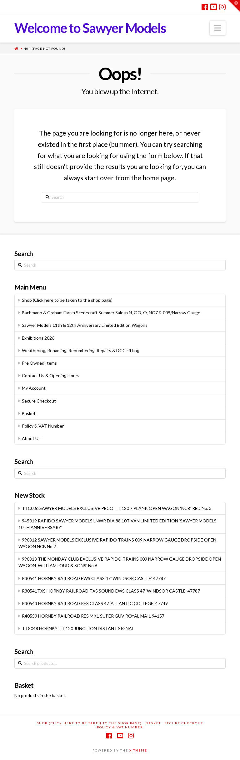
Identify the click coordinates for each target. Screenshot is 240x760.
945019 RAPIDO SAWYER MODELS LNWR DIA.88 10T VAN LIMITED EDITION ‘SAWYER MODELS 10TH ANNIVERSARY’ (117, 524)
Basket (29, 413)
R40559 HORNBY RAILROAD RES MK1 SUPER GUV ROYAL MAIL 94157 (93, 616)
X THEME (138, 750)
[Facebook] (205, 7)
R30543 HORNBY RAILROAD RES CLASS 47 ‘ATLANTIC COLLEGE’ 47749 (95, 603)
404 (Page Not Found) (44, 48)
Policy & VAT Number (43, 426)
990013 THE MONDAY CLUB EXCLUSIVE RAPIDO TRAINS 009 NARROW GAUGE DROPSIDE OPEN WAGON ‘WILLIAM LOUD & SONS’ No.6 (119, 562)
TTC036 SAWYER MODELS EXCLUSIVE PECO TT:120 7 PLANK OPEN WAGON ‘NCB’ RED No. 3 (117, 508)
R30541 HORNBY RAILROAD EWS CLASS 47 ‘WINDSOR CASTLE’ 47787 (94, 578)
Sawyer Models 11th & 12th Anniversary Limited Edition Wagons (85, 325)
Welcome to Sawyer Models (90, 27)
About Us (31, 438)
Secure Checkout (39, 400)
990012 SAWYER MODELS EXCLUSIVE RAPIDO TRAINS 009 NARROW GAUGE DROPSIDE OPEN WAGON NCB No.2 (117, 543)
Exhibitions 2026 (38, 338)
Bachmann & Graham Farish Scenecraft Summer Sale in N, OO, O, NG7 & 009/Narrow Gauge (111, 312)
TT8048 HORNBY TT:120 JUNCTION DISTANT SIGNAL (78, 628)
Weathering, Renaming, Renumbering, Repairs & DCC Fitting (80, 350)
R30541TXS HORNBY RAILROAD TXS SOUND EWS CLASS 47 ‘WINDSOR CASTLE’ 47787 (111, 590)
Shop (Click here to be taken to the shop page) (67, 300)
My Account (34, 388)
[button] (218, 28)
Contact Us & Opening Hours (50, 375)
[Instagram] (222, 7)
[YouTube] (213, 7)
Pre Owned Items (39, 363)
